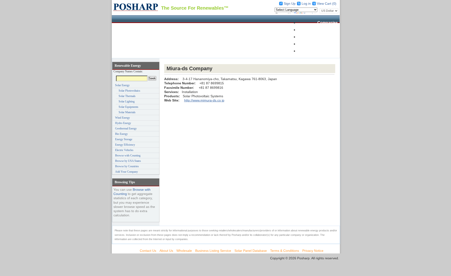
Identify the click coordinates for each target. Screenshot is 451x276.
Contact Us (148, 251)
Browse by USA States (128, 161)
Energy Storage (123, 139)
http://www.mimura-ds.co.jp (204, 100)
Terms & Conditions (284, 251)
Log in (306, 3)
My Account (327, 51)
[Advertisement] (249, 61)
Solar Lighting (127, 101)
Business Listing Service (213, 251)
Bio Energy (121, 134)
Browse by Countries (127, 166)
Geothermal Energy (126, 128)
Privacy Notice (312, 251)
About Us (166, 251)
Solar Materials (127, 112)
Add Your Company (126, 171)
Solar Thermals (127, 96)
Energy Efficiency (125, 144)
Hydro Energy (123, 123)
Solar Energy (122, 85)
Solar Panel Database (318, 30)
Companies (327, 23)
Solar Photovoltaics (129, 90)
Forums (331, 44)
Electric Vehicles (124, 150)
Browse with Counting (127, 155)
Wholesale (328, 37)
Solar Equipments (128, 107)
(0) (334, 3)
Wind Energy (122, 117)
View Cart (324, 3)
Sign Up (289, 3)
